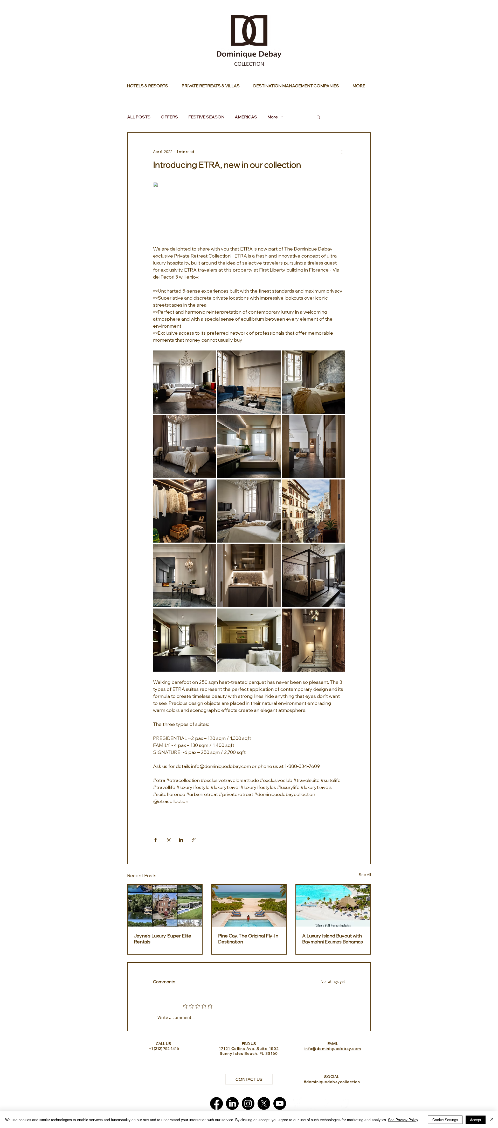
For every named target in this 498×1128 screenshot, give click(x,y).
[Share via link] (193, 839)
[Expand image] (184, 382)
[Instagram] (248, 1103)
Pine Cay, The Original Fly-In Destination (248, 939)
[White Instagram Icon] (327, 1103)
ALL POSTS (138, 116)
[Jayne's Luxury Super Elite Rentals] (165, 906)
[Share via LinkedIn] (180, 839)
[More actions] (342, 151)
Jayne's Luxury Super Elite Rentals (162, 939)
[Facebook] (216, 1103)
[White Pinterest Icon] (343, 1103)
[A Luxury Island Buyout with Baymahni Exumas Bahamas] (333, 906)
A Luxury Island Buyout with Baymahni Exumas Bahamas (332, 939)
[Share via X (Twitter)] (168, 839)
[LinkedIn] (232, 1103)
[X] (264, 1103)
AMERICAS (246, 116)
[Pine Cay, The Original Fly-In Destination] (249, 906)
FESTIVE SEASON (206, 116)
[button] (318, 117)
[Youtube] (279, 1103)
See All (365, 874)
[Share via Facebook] (155, 839)
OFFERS (169, 116)
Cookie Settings (445, 1119)
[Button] (150, 85)
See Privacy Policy (403, 1119)
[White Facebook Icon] (295, 1103)
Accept (475, 1119)
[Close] (492, 1120)
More (272, 116)
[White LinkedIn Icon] (311, 1103)
